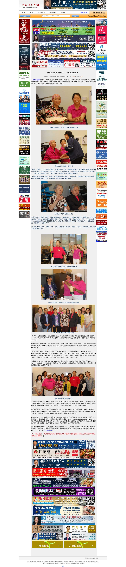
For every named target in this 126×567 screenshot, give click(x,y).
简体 (82, 12)
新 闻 (31, 12)
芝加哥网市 (53, 12)
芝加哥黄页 (41, 12)
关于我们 (92, 558)
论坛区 (63, 12)
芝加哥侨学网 (36, 80)
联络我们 (96, 558)
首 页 (23, 12)
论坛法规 (87, 558)
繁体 (85, 12)
